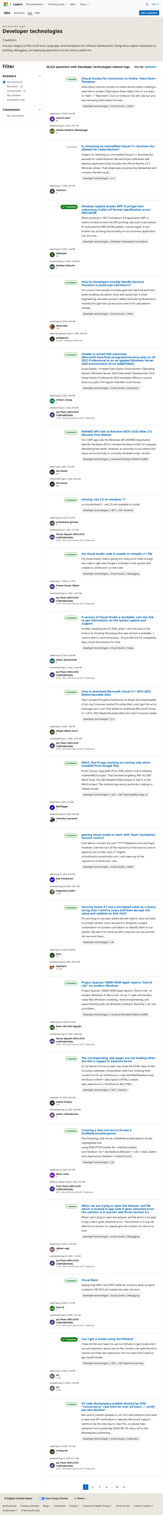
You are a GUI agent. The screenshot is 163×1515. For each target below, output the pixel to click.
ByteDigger (62, 806)
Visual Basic (90, 1280)
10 (116, 1487)
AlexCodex (62, 325)
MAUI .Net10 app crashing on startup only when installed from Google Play (116, 764)
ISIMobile (61, 253)
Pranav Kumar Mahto (67, 585)
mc (57, 1375)
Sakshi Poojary (64, 1101)
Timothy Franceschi (67, 818)
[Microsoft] (6, 4)
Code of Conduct (142, 1505)
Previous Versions (30, 1505)
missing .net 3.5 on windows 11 (103, 499)
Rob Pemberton (64, 878)
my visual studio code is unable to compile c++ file (117, 554)
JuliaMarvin (62, 337)
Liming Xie (62, 1450)
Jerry (58, 953)
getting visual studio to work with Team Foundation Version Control (119, 836)
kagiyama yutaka (65, 890)
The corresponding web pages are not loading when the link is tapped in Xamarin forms (118, 1059)
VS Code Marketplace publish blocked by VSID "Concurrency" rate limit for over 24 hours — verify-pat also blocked (118, 1407)
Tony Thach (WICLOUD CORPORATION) (68, 1188)
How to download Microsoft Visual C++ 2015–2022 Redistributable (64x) (116, 692)
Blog (45, 1505)
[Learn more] (21, 86)
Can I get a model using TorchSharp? (108, 1339)
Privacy (73, 1505)
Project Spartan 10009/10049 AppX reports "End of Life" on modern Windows (117, 983)
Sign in (155, 4)
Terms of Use (123, 1505)
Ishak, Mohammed (66, 659)
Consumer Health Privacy (96, 1505)
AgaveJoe (61, 966)
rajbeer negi (62, 1248)
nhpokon (61, 190)
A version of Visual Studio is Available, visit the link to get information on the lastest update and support (118, 620)
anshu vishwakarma (67, 1113)
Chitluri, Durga (64, 399)
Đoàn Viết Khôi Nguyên (69, 1026)
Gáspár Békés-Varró (67, 730)
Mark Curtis (62, 1174)
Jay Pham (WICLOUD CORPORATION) (67, 413)
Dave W (60, 1307)
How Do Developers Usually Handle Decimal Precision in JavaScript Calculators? (113, 283)
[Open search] (147, 4)
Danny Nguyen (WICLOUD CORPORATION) (70, 536)
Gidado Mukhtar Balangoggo (72, 129)
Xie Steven (61, 470)
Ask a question (149, 12)
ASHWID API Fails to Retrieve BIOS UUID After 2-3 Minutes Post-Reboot (117, 433)
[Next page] (124, 1487)
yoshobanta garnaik (67, 522)
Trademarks (9, 1510)
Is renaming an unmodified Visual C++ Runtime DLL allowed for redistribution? (118, 147)
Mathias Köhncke (65, 265)
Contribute (60, 1505)
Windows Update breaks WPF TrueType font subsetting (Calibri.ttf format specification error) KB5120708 (116, 209)
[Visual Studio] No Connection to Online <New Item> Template (119, 80)
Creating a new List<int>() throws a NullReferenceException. (106, 1131)
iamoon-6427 (63, 117)
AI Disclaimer (10, 1505)
